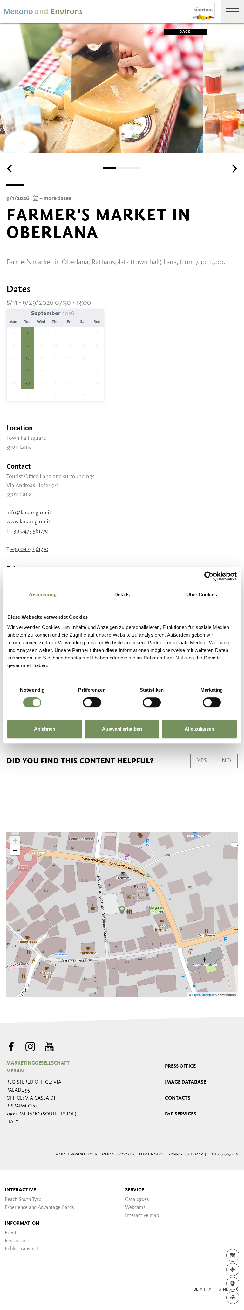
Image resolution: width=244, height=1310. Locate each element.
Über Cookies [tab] (201, 594)
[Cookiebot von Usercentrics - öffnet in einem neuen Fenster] (209, 576)
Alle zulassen (199, 729)
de (195, 1290)
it (205, 1290)
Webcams (135, 1207)
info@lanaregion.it (28, 513)
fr (236, 1290)
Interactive (20, 1190)
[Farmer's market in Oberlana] (122, 910)
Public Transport (22, 1248)
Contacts (177, 1098)
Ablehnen (44, 729)
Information (22, 1223)
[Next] (234, 169)
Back (185, 32)
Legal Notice (151, 1154)
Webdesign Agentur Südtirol (14, 1290)
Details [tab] (122, 594)
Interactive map (142, 1215)
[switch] (92, 702)
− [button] (15, 850)
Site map (195, 1154)
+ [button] (15, 841)
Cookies (126, 1154)
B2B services (180, 1114)
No (226, 761)
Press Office (180, 1066)
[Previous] (10, 169)
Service (134, 1190)
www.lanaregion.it (28, 522)
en (215, 1290)
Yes (202, 761)
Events (12, 1233)
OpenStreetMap (205, 994)
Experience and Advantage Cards (39, 1207)
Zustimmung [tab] (42, 594)
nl (225, 1290)
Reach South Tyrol (24, 1199)
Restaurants (17, 1241)
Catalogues (137, 1199)
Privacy (175, 1154)
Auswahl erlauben (122, 729)
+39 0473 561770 (29, 531)
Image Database (185, 1082)
